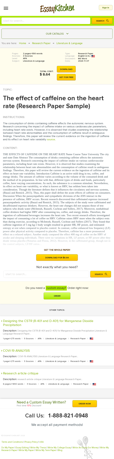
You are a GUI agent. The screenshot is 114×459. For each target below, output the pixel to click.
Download (66, 69)
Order (57, 296)
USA (41, 442)
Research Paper (41, 43)
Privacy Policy (31, 442)
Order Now (85, 403)
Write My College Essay (59, 447)
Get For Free (66, 77)
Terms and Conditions (12, 442)
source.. (51, 139)
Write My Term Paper (46, 450)
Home (22, 43)
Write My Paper (26, 450)
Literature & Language (69, 43)
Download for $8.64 (57, 257)
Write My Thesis (38, 447)
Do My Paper (7, 447)
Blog (60, 450)
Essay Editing (22, 447)
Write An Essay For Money (85, 447)
